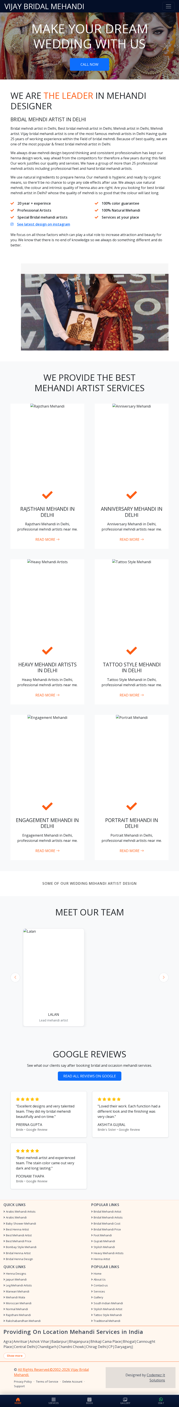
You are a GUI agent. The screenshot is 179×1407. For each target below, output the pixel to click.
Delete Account (72, 1381)
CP (110, 1346)
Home (98, 1274)
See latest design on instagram (43, 224)
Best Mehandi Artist (19, 1235)
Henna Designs (16, 1274)
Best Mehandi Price (18, 1241)
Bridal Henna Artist (18, 1253)
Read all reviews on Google (89, 1076)
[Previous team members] (15, 977)
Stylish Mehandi (104, 1247)
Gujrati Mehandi (104, 1241)
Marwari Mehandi (17, 1291)
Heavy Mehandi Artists (109, 1253)
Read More (45, 539)
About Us (100, 1279)
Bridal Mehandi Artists (108, 1217)
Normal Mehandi (17, 1309)
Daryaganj (123, 1346)
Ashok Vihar (39, 1341)
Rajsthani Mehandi (18, 1315)
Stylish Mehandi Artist (108, 1309)
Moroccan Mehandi (18, 1303)
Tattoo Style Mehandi (108, 1315)
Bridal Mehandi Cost (107, 1223)
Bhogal (129, 1341)
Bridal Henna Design (19, 1259)
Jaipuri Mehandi (16, 1279)
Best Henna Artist (17, 1229)
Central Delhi (24, 1346)
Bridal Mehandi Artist (107, 1211)
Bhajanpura (78, 1341)
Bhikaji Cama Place (105, 1341)
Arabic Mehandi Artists (21, 1211)
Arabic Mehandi (16, 1217)
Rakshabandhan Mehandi (23, 1321)
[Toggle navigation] (168, 6)
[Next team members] (164, 977)
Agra (7, 1341)
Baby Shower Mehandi (21, 1223)
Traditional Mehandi (107, 1321)
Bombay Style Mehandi (21, 1247)
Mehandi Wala (15, 1297)
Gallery (98, 1297)
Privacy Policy (23, 1381)
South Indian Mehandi (108, 1303)
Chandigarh (47, 1346)
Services (99, 1291)
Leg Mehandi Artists (19, 1285)
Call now (89, 64)
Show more (14, 1356)
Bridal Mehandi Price (107, 1229)
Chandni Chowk (71, 1346)
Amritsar (20, 1341)
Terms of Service (47, 1381)
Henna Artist (102, 1259)
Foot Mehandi (103, 1235)
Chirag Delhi (96, 1346)
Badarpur (59, 1341)
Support (19, 1386)
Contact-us (101, 1285)
